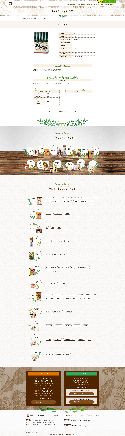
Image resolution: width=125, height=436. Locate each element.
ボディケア (49, 325)
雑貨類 (48, 354)
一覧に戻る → (62, 111)
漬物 (95, 295)
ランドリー (77, 325)
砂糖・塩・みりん (62, 267)
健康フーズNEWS (91, 4)
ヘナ (89, 339)
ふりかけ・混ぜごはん (84, 295)
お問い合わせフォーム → (43, 402)
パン (92, 201)
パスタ (67, 213)
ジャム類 (63, 283)
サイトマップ (38, 432)
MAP (52, 420)
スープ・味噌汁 (71, 295)
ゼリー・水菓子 (67, 201)
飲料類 (67, 241)
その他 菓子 (84, 201)
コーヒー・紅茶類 (57, 241)
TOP (68, 4)
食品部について (99, 4)
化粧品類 (48, 339)
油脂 (72, 267)
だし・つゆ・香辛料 (51, 271)
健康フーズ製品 (58, 311)
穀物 (53, 227)
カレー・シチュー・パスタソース (54, 295)
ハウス (85, 325)
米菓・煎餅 (64, 198)
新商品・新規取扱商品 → (109, 1)
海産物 (48, 254)
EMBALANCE (57, 354)
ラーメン (48, 213)
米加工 (67, 298)
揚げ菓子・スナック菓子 (77, 198)
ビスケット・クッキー (51, 198)
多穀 (59, 227)
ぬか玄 (78, 4)
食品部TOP (72, 4)
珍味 (76, 201)
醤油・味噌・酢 (50, 267)
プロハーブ (57, 339)
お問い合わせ (113, 4)
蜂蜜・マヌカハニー (51, 283)
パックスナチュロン (70, 339)
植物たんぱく (49, 298)
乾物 (40, 18)
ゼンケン (67, 354)
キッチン (68, 325)
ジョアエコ (81, 339)
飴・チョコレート (92, 198)
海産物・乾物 (36, 18)
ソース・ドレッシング (83, 267)
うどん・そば (58, 213)
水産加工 (75, 298)
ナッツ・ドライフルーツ (52, 201)
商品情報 (83, 4)
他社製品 (68, 311)
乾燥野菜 (62, 254)
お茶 (47, 241)
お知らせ (107, 4)
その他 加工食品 (86, 298)
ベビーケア (59, 325)
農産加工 (59, 298)
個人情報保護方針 (29, 432)
